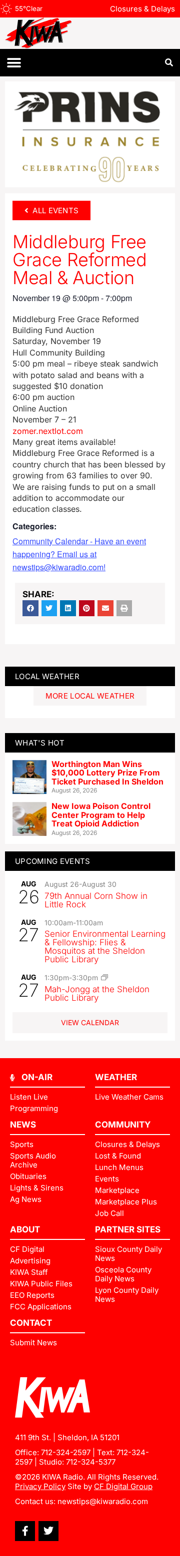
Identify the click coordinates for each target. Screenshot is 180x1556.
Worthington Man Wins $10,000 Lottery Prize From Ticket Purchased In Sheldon (108, 772)
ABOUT (25, 1229)
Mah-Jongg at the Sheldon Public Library (97, 993)
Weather (116, 1077)
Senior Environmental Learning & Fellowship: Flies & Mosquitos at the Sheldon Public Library (105, 946)
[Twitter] (48, 1531)
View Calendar (90, 1022)
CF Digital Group (123, 1486)
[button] (13, 62)
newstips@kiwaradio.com (103, 1501)
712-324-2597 (65, 1452)
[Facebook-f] (25, 1531)
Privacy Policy (40, 1486)
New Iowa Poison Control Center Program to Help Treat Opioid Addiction (101, 814)
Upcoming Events (52, 861)
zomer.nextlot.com (47, 431)
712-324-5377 (91, 1462)
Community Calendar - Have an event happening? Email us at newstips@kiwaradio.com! (79, 554)
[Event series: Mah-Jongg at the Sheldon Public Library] (104, 977)
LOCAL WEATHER (47, 676)
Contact (31, 1323)
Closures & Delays (142, 8)
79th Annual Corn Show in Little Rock (96, 900)
